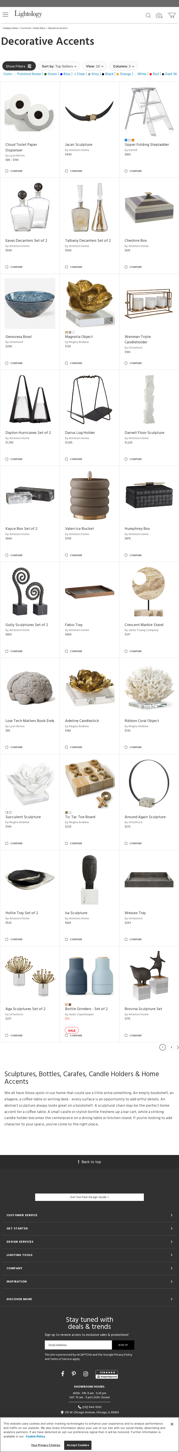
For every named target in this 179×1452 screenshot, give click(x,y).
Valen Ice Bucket (79, 529)
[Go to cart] (172, 14)
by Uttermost (14, 342)
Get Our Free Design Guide (88, 1197)
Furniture (26, 28)
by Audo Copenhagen (79, 1014)
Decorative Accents (57, 28)
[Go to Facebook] (63, 1374)
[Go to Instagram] (86, 1374)
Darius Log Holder (80, 433)
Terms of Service (61, 1359)
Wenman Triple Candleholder (138, 340)
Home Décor (39, 28)
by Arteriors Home (77, 150)
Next (178, 1047)
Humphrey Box (137, 529)
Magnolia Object (79, 337)
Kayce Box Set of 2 (21, 529)
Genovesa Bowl (18, 337)
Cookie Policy (35, 1436)
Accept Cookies (78, 1445)
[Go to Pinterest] (74, 1374)
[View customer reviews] (107, 1374)
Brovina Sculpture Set (143, 1009)
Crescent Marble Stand (144, 625)
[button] (5, 14)
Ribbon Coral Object (142, 721)
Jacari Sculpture (78, 145)
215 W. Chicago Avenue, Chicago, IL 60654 (91, 1412)
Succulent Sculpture (23, 817)
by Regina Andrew (77, 342)
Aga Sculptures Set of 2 (25, 1009)
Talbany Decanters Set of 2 (88, 241)
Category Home (10, 28)
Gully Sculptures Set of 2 (26, 625)
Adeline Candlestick (82, 721)
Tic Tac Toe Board (80, 817)
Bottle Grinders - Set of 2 (86, 1009)
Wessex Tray (135, 913)
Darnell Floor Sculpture (144, 433)
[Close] (172, 1424)
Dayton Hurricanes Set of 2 (28, 433)
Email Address (58, 1345)
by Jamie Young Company (141, 630)
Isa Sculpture (76, 913)
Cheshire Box (136, 241)
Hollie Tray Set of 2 (21, 913)
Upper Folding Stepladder (147, 145)
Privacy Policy (123, 1354)
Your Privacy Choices (45, 1445)
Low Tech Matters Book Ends (29, 721)
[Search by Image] (159, 15)
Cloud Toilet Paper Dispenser (21, 148)
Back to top (91, 1162)
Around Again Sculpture (145, 817)
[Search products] (148, 15)
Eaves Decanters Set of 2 (26, 241)
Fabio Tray (74, 625)
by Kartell (131, 150)
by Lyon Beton (15, 155)
